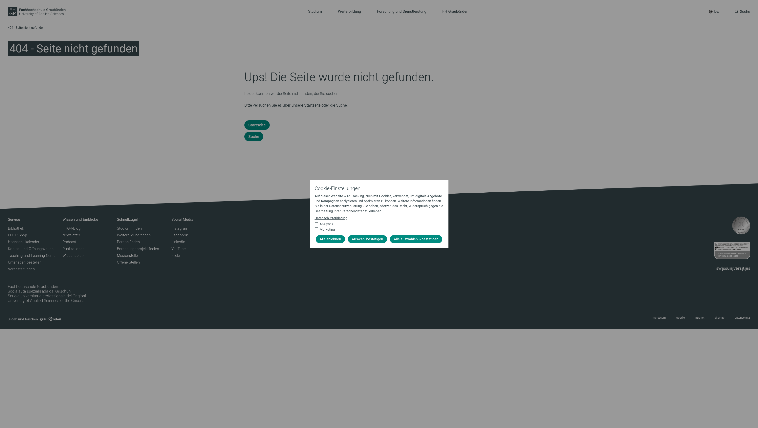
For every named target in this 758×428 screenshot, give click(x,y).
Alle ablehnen (330, 239)
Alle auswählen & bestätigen (416, 239)
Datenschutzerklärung (331, 218)
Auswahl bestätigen (367, 239)
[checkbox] (377, 224)
